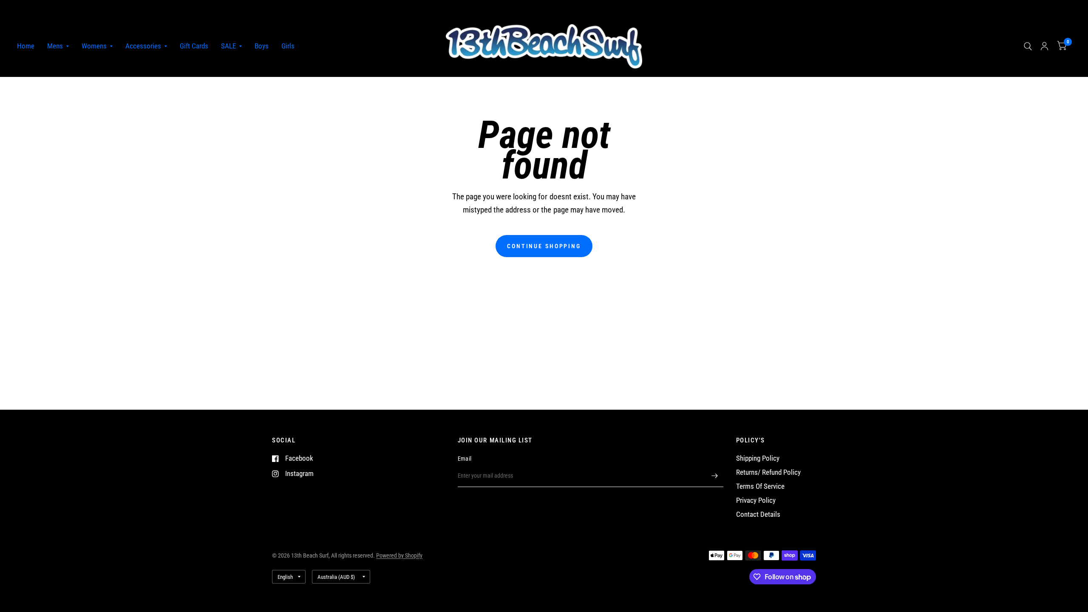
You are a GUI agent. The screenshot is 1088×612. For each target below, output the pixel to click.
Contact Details (758, 514)
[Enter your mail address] (714, 476)
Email (464, 458)
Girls (288, 46)
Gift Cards (194, 46)
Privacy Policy (756, 500)
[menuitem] (29, 46)
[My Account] (1044, 46)
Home (25, 46)
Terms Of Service (760, 486)
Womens (94, 46)
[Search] (1028, 46)
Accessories (143, 46)
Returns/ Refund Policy (768, 472)
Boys (262, 46)
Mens (55, 46)
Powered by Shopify (399, 555)
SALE (228, 46)
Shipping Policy (757, 458)
